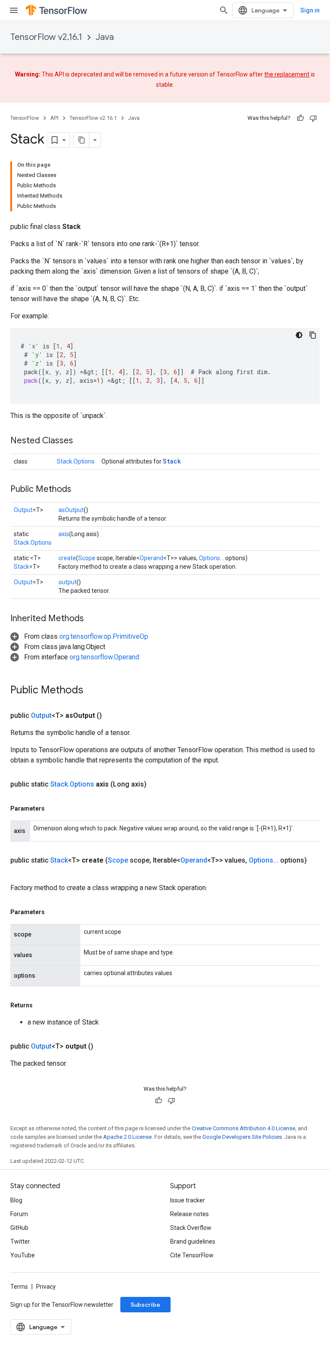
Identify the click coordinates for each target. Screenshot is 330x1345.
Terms (19, 1286)
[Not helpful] (313, 118)
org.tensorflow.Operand (104, 657)
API (54, 118)
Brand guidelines (192, 1241)
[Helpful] (300, 118)
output (67, 582)
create (67, 558)
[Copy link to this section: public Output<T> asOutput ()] (112, 716)
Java (105, 37)
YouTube (22, 1255)
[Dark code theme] (299, 335)
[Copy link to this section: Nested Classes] (81, 441)
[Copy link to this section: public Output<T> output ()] (103, 1046)
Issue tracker (187, 1200)
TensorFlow (24, 118)
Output (23, 509)
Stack (172, 461)
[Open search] (224, 10)
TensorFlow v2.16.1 (46, 37)
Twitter (20, 1241)
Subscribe (145, 1304)
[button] (79, 636)
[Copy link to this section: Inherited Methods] (92, 619)
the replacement (286, 74)
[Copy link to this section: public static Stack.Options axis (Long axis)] (156, 784)
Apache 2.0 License (127, 1137)
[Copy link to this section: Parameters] (53, 808)
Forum (19, 1214)
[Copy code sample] (313, 335)
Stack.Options (76, 461)
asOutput (71, 509)
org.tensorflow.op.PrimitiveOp (103, 636)
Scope (86, 558)
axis (63, 534)
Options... (211, 558)
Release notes (189, 1214)
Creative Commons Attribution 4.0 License (243, 1128)
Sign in (310, 10)
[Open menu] (13, 10)
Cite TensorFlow (192, 1255)
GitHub (19, 1227)
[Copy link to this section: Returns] (41, 1005)
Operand (151, 558)
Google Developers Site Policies (242, 1137)
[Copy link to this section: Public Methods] (80, 490)
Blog (16, 1200)
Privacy (46, 1286)
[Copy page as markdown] (81, 140)
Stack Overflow (190, 1227)
